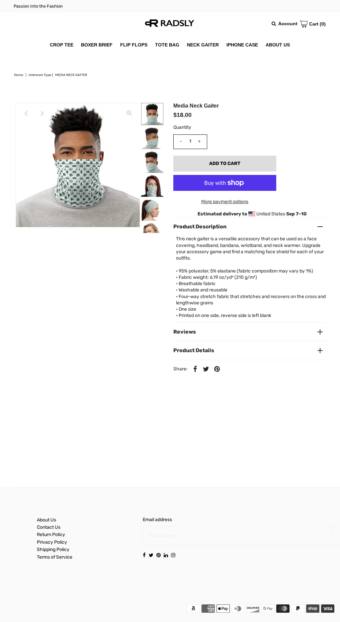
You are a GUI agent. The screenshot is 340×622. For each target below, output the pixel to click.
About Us (46, 520)
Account (288, 23)
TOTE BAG (167, 44)
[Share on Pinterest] (217, 369)
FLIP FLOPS (133, 44)
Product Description (199, 226)
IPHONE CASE (242, 44)
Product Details (193, 350)
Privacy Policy (52, 542)
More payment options (224, 201)
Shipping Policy (53, 549)
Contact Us (48, 527)
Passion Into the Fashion (38, 6)
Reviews (184, 332)
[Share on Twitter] (206, 369)
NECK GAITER (203, 44)
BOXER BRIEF (97, 44)
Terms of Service (54, 557)
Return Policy (51, 534)
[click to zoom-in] (129, 113)
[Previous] (26, 113)
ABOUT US (278, 44)
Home (18, 75)
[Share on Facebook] (195, 369)
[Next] (42, 113)
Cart (317, 24)
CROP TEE (61, 44)
